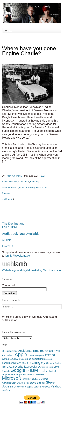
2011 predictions (9, 351)
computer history (11, 363)
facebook (30, 366)
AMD (58, 351)
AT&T (48, 355)
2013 (43, 176)
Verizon (37, 387)
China (22, 359)
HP (27, 371)
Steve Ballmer (37, 382)
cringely (39, 362)
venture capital (26, 387)
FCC (38, 367)
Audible (6, 240)
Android (6, 355)
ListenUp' (7, 246)
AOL (12, 355)
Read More (7, 199)
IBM (34, 370)
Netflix (24, 379)
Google (17, 370)
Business (13, 181)
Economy (34, 181)
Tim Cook (14, 387)
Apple (21, 354)
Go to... (8, 30)
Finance (23, 187)
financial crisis (47, 367)
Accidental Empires (31, 350)
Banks (5, 181)
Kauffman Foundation (35, 375)
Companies (23, 181)
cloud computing (34, 359)
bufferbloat (14, 359)
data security (15, 366)
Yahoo (56, 386)
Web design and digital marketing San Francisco (31, 270)
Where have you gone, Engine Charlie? (30, 50)
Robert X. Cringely (13, 176)
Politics (39, 187)
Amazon (50, 350)
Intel (42, 370)
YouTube (6, 390)
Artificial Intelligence (36, 355)
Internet (14, 374)
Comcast (48, 359)
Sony (26, 383)
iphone (22, 374)
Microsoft (11, 378)
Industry (31, 187)
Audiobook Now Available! (21, 233)
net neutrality (34, 379)
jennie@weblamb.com (18, 255)
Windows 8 (46, 387)
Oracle (20, 383)
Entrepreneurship (10, 187)
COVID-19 (26, 363)
